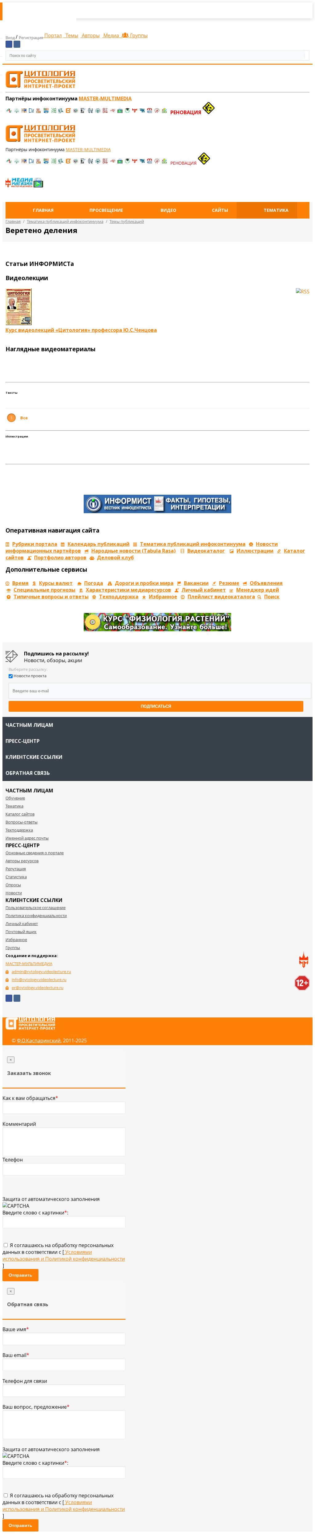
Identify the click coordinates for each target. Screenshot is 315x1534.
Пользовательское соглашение (36, 907)
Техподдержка (118, 596)
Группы (138, 35)
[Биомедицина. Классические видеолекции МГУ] (61, 112)
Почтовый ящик (21, 931)
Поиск (272, 596)
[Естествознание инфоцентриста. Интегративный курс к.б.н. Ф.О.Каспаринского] (16, 112)
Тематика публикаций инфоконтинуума (192, 544)
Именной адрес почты (27, 838)
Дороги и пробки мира (144, 583)
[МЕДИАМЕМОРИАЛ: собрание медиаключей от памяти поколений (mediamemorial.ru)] (157, 112)
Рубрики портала (34, 544)
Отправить (20, 1275)
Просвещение (106, 210)
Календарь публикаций (99, 544)
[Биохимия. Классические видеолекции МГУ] (38, 112)
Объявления (266, 583)
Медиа (111, 35)
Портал (52, 35)
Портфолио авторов (60, 557)
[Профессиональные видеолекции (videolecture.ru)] (83, 112)
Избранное (163, 596)
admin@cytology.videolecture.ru (41, 971)
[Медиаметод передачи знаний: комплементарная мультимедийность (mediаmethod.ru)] (149, 112)
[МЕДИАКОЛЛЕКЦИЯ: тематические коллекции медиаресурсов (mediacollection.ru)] (105, 112)
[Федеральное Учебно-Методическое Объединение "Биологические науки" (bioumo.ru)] (127, 112)
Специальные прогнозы (44, 589)
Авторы (90, 35)
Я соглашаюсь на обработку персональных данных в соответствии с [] (63, 1255)
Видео (168, 210)
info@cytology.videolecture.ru (39, 979)
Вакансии (196, 583)
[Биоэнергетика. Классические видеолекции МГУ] (46, 112)
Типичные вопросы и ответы (51, 596)
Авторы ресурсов (22, 861)
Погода (93, 583)
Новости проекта (30, 675)
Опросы (13, 885)
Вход (11, 37)
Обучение (15, 798)
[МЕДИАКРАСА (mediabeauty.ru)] (112, 112)
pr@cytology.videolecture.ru (37, 987)
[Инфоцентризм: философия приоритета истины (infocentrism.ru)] (90, 112)
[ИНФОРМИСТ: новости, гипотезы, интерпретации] (157, 511)
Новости (14, 893)
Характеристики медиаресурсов (128, 589)
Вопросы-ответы (22, 822)
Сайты (220, 210)
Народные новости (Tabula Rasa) (133, 550)
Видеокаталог (206, 550)
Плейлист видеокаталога (221, 596)
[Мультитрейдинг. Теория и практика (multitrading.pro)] (9, 112)
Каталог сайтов (20, 814)
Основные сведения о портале (35, 853)
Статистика (16, 877)
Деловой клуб (115, 557)
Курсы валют (56, 583)
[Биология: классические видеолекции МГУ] (53, 112)
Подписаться (156, 706)
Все (24, 418)
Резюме (229, 583)
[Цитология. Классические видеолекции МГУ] (68, 112)
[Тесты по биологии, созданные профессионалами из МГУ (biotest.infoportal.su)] (164, 112)
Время (20, 583)
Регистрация (31, 37)
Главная (43, 210)
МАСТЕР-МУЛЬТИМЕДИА (29, 963)
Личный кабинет (203, 589)
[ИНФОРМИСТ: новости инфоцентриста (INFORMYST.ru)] (24, 112)
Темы (71, 35)
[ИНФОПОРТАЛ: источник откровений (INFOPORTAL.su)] (31, 112)
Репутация (16, 869)
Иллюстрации (255, 550)
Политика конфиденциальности (36, 915)
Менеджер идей (257, 589)
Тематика (276, 210)
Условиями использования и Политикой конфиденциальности (63, 1255)
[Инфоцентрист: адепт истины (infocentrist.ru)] (98, 112)
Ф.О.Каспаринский (39, 1040)
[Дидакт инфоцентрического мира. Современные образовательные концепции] (75, 112)
